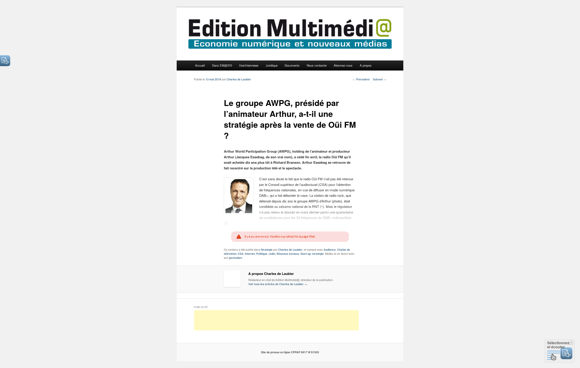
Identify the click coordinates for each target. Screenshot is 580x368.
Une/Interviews (249, 65)
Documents (292, 65)
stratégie (318, 254)
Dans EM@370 (222, 65)
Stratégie (267, 250)
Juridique (272, 65)
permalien (235, 258)
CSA (241, 254)
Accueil (200, 65)
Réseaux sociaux (288, 254)
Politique (261, 254)
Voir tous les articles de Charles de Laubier (277, 284)
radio (272, 254)
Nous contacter (317, 65)
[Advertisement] (276, 320)
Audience (330, 250)
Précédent (361, 79)
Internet (250, 254)
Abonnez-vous (343, 65)
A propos (366, 65)
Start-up (305, 254)
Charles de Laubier (239, 79)
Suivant (379, 79)
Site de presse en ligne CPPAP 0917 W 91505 (290, 352)
